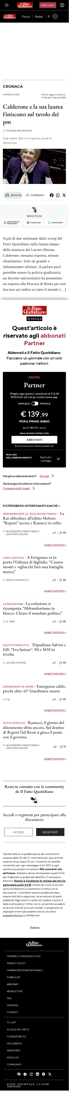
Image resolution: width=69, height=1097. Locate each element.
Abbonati (48, 5)
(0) (64, 532)
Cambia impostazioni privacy (25, 970)
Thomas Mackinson (17, 130)
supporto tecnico (13, 915)
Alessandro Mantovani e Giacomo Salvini (21, 533)
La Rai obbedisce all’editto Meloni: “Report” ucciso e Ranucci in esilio (33, 518)
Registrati (50, 832)
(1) (65, 746)
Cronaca (13, 86)
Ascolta (16, 195)
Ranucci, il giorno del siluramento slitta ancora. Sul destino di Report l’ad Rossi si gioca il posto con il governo (33, 730)
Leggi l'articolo (55, 545)
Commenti (37, 195)
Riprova (34, 927)
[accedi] (62, 5)
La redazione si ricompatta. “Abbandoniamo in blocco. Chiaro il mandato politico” (32, 608)
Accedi (18, 832)
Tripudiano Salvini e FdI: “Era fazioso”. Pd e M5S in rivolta (34, 649)
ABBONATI (34, 440)
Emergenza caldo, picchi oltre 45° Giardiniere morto (34, 688)
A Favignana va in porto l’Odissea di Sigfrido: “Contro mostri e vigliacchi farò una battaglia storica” (33, 564)
